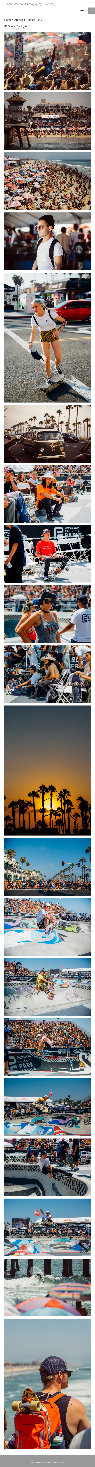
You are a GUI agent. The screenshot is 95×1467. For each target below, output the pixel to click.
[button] (91, 11)
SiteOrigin (61, 1462)
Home (82, 10)
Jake (23, 29)
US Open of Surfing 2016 (17, 26)
